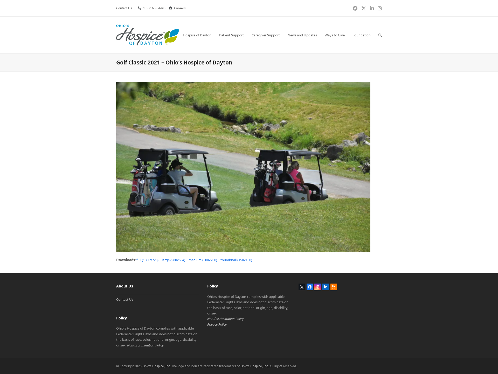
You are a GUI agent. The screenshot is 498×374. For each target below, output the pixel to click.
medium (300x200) (203, 260)
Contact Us (124, 299)
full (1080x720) (147, 260)
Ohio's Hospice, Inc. (156, 366)
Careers (180, 8)
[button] (380, 35)
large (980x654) (173, 260)
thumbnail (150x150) (236, 260)
